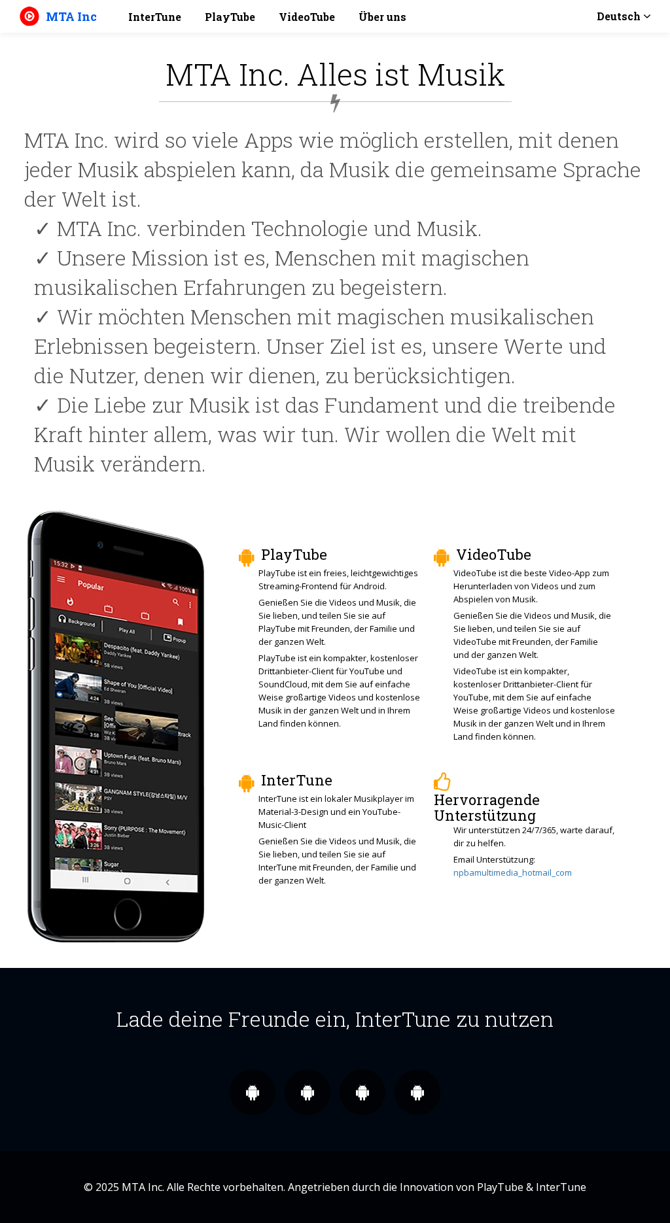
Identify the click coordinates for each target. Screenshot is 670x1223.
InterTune (154, 17)
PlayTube (230, 17)
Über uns (382, 17)
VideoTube (307, 17)
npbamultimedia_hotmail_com (512, 872)
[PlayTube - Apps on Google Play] (362, 1091)
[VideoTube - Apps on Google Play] (417, 1091)
